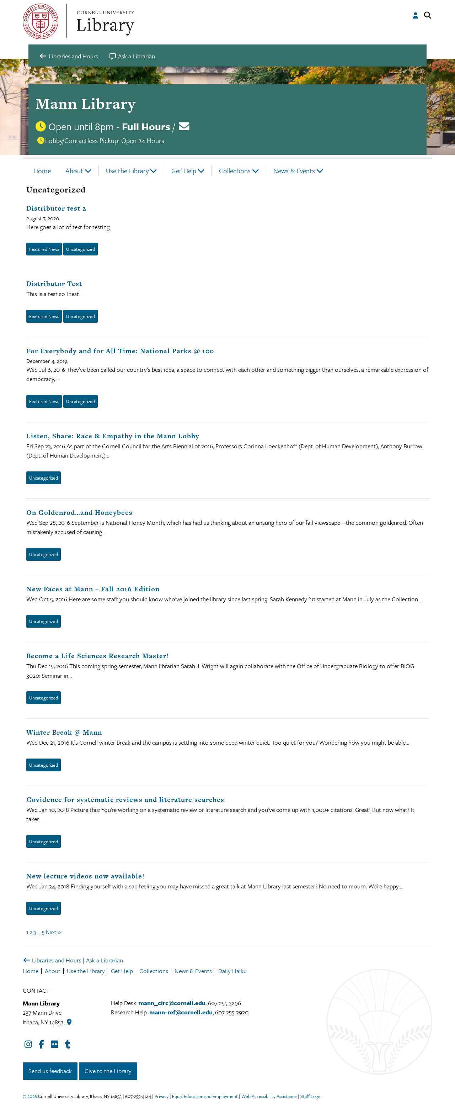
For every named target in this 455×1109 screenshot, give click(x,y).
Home (42, 170)
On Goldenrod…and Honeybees (79, 512)
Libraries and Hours (56, 960)
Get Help (183, 170)
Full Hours (146, 126)
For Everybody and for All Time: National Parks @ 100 (120, 351)
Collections (235, 170)
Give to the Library (108, 1070)
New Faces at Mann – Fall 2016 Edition (93, 589)
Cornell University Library (104, 21)
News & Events (294, 170)
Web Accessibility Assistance (269, 1096)
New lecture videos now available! (85, 876)
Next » (53, 932)
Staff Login (311, 1096)
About (74, 170)
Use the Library (127, 170)
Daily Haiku (232, 970)
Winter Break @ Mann (64, 732)
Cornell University (40, 21)
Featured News (44, 249)
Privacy (161, 1096)
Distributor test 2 (56, 208)
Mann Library (86, 103)
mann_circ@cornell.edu (172, 1002)
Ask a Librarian (104, 960)
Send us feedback (50, 1070)
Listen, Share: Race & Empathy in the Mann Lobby (112, 436)
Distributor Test (54, 284)
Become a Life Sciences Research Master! (97, 656)
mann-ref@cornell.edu (181, 1012)
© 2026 (30, 1096)
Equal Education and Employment (205, 1096)
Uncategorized (80, 249)
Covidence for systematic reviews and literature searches (125, 799)
